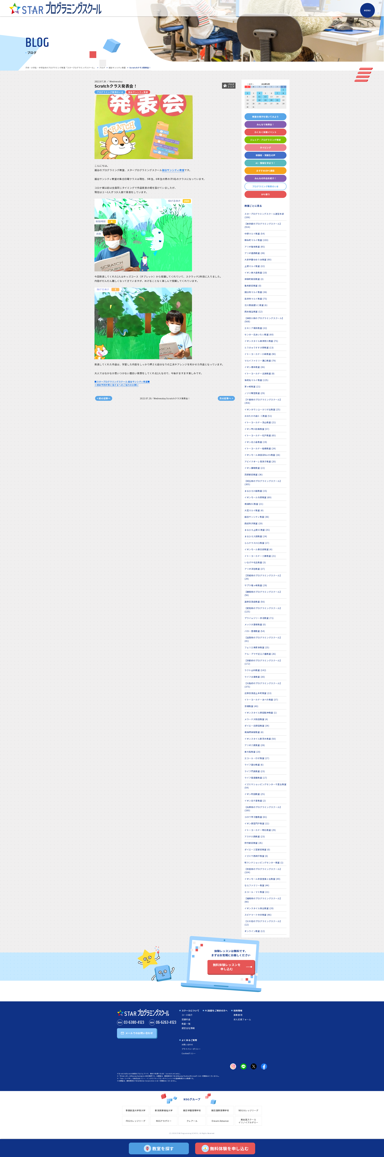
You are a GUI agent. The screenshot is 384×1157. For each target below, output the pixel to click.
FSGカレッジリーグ (136, 1120)
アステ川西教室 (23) (254, 836)
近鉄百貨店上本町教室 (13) (258, 693)
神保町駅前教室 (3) (254, 279)
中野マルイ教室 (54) (254, 233)
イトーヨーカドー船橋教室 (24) (260, 448)
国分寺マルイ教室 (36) (255, 292)
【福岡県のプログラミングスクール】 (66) (263, 900)
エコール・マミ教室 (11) (256, 891)
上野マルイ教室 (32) (254, 266)
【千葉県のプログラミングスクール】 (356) (263, 401)
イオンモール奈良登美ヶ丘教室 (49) (262, 878)
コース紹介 (187, 1014)
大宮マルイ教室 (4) (254, 510)
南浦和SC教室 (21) (253, 503)
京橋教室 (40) (251, 706)
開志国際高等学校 (220, 1110)
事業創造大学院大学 (136, 1110)
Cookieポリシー (189, 1053)
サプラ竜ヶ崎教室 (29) (255, 585)
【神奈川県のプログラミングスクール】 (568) (264, 320)
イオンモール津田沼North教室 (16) (262, 454)
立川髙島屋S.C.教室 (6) (255, 305)
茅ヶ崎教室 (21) (252, 386)
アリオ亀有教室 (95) (254, 246)
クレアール (192, 1120)
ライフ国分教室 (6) (254, 764)
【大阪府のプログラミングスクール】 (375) (263, 685)
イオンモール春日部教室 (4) (258, 549)
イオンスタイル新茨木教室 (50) (260, 738)
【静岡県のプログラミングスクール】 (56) (263, 593)
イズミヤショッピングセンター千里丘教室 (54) (265, 786)
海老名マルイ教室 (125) (256, 380)
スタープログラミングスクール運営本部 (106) (264, 215)
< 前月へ (250, 84)
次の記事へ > (226, 398)
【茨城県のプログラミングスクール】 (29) (263, 577)
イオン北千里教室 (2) (255, 800)
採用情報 (238, 1010)
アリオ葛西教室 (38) (254, 253)
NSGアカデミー (164, 1120)
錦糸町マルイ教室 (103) (256, 240)
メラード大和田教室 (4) (256, 719)
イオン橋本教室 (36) (254, 367)
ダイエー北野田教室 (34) (256, 725)
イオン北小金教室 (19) (255, 441)
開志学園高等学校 (192, 1110)
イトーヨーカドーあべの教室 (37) (261, 699)
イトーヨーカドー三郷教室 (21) (260, 555)
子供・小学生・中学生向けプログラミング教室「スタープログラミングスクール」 (60, 67)
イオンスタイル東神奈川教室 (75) (261, 340)
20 (271, 100)
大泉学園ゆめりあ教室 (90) (258, 259)
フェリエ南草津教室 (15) (256, 647)
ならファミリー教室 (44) (256, 885)
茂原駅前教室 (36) (253, 474)
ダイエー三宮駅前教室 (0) (257, 849)
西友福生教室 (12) (253, 311)
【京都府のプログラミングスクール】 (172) (263, 662)
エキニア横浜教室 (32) (255, 328)
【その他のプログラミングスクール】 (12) (263, 923)
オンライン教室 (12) (254, 931)
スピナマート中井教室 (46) (258, 914)
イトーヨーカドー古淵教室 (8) (259, 373)
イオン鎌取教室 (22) (254, 467)
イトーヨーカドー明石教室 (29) (260, 830)
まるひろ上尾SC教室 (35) (257, 529)
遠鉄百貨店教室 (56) (254, 601)
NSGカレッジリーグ (248, 1110)
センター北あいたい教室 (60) (259, 334)
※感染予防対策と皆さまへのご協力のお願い (116, 384)
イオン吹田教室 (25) (254, 794)
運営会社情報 (188, 1028)
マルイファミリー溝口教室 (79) (260, 360)
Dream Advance (220, 1120)
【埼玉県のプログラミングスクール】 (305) (263, 482)
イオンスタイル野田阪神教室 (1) (260, 712)
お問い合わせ (187, 1044)
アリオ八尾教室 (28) (254, 745)
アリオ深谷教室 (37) (254, 568)
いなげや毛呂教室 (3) (255, 562)
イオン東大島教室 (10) (255, 272)
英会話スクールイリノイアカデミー (248, 1121)
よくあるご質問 (189, 1040)
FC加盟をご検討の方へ (216, 1010)
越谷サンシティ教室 (117, 67)
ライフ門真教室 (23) (254, 771)
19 (265, 100)
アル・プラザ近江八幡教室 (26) (260, 653)
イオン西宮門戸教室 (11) (256, 823)
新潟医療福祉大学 (164, 1110)
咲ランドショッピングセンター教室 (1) (263, 862)
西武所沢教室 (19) (253, 523)
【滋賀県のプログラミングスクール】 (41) (263, 639)
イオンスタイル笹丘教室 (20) (259, 908)
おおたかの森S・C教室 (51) (258, 415)
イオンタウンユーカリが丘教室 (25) (262, 409)
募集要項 (238, 1014)
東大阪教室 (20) (252, 751)
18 (259, 100)
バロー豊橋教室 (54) (254, 631)
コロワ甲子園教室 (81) (255, 816)
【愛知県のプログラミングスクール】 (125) (263, 610)
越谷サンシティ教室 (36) (256, 516)
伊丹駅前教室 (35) (253, 842)
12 (265, 97)
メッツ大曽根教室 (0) (255, 624)
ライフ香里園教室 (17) (255, 777)
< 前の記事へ (104, 398)
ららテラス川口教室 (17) (256, 542)
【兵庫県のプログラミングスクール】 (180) (263, 809)
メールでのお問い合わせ (139, 1033)
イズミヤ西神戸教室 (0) (256, 855)
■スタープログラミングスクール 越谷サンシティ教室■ (122, 381)
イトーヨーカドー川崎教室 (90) (260, 353)
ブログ (102, 67)
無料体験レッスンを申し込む (227, 967)
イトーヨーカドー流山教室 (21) (260, 422)
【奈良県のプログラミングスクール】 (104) (263, 870)
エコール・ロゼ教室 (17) (256, 758)
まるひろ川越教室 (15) (255, 490)
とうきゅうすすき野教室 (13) (259, 347)
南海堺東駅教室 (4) (254, 732)
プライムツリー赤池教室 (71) (259, 618)
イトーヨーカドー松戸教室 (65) (260, 435)
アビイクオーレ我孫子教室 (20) (260, 461)
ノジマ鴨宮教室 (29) (254, 393)
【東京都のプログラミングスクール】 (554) (263, 225)
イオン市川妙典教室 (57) (256, 428)
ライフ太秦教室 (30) (254, 676)
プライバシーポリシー (191, 1049)
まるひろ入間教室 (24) (255, 536)
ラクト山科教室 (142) (255, 670)
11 (259, 97)
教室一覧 (186, 1023)
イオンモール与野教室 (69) (258, 497)
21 (277, 100)
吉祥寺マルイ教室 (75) (255, 298)
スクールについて (190, 1010)
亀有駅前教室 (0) (252, 285)
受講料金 (186, 1019)
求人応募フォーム (242, 1019)
